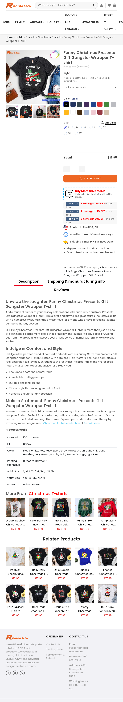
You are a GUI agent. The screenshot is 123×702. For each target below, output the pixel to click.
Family (20, 22)
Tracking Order (54, 649)
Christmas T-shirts (49, 37)
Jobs (6, 22)
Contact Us (53, 644)
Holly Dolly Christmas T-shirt (38, 572)
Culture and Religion (71, 22)
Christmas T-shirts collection (61, 423)
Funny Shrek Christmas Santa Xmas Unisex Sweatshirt (84, 523)
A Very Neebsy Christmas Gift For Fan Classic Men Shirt (15, 523)
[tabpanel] (61, 393)
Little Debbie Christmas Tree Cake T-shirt (61, 572)
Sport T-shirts (109, 22)
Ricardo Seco (21, 644)
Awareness (90, 22)
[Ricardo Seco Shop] (18, 5)
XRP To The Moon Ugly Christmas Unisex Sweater (61, 523)
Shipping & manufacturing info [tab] (76, 281)
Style (67, 73)
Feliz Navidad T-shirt (15, 609)
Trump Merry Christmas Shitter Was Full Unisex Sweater (107, 523)
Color (71, 98)
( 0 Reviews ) (83, 66)
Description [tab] (28, 281)
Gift (91, 275)
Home (9, 37)
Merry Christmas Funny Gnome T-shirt (84, 609)
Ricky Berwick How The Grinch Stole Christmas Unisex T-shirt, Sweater (38, 523)
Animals (36, 22)
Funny (108, 271)
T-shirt (98, 275)
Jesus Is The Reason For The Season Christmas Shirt (61, 609)
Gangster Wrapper (75, 275)
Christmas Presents (90, 271)
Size (66, 122)
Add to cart (91, 178)
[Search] (94, 5)
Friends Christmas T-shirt (107, 572)
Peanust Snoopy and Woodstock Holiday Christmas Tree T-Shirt (15, 572)
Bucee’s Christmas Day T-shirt (84, 572)
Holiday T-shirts (25, 37)
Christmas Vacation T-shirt (38, 609)
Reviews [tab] (61, 289)
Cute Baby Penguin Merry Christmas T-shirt (108, 609)
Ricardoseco (92, 423)
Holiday (53, 22)
